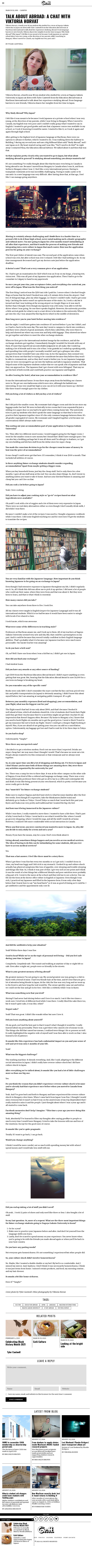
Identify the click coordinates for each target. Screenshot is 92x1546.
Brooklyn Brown (12, 1454)
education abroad (31, 1305)
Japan (43, 1305)
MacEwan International (67, 1305)
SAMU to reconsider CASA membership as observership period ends (14, 1444)
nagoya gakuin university (31, 1308)
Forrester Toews (42, 1507)
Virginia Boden (71, 1452)
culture (18, 1305)
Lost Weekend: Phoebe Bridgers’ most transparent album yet (75, 1443)
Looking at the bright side (72, 1345)
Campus (23, 10)
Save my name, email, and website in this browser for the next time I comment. (40, 1394)
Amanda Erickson (13, 1509)
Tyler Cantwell (15, 44)
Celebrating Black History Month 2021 (16, 1343)
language (52, 1305)
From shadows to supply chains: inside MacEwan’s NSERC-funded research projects (45, 1444)
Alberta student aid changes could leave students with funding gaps (14, 1495)
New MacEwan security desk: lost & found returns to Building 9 (46, 1494)
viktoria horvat (63, 1308)
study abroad (49, 1308)
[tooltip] (35, 1519)
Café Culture (39, 1341)
